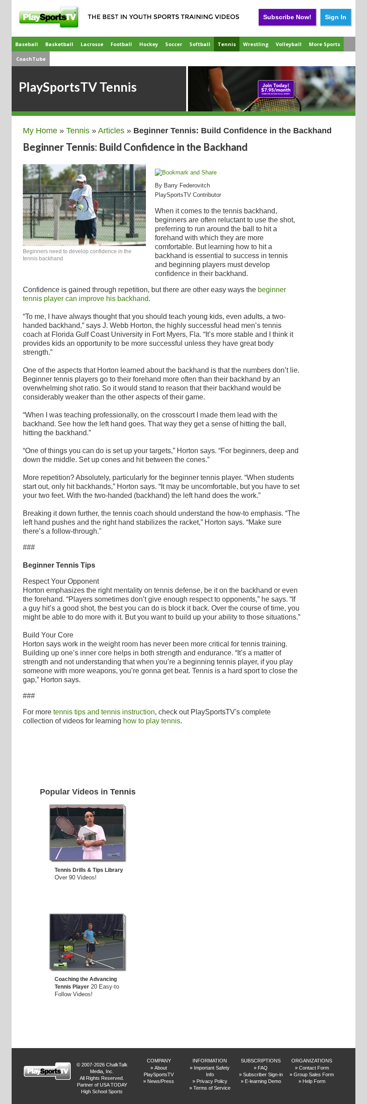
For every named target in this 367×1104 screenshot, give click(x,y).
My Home (40, 130)
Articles (111, 130)
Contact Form (314, 1067)
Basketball (59, 44)
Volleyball (289, 44)
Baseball (26, 44)
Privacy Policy (211, 1081)
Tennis (227, 44)
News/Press (160, 1081)
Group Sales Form (314, 1074)
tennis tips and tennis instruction (104, 712)
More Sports (324, 44)
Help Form (314, 1081)
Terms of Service (211, 1088)
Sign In (335, 17)
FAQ (263, 1067)
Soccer (173, 44)
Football (121, 44)
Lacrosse (92, 44)
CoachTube (31, 58)
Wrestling (256, 44)
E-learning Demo (263, 1081)
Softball (199, 44)
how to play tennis (151, 721)
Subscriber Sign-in (263, 1074)
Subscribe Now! (287, 17)
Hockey (148, 44)
